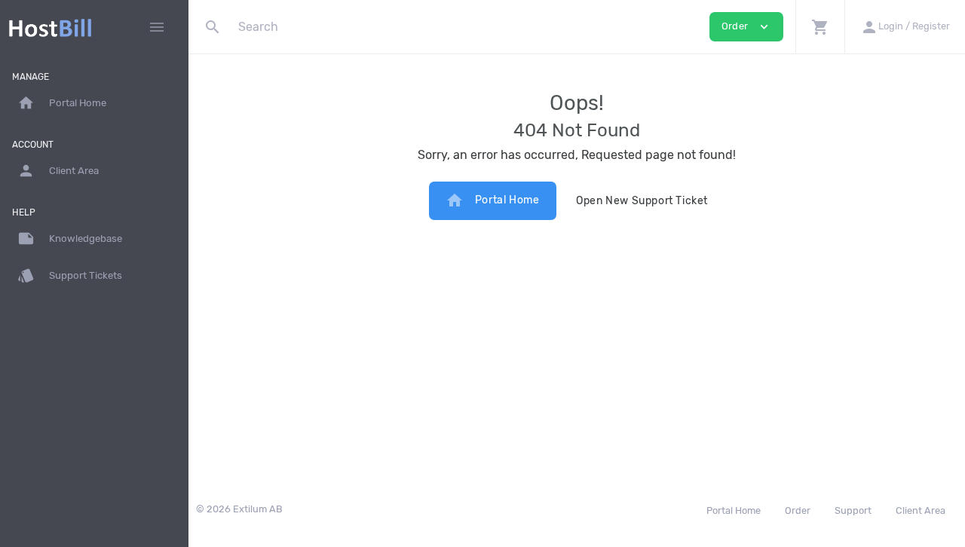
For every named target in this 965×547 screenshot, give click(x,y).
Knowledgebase (69, 238)
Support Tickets (69, 275)
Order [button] (746, 27)
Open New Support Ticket (642, 200)
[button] (819, 26)
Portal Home (493, 200)
